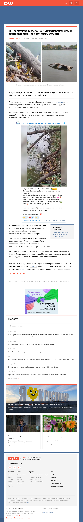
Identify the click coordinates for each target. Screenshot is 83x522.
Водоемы (30, 281)
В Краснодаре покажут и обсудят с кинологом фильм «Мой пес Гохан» (33, 367)
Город (45, 281)
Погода (10, 484)
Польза (53, 478)
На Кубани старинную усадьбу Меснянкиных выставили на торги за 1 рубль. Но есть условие (41, 359)
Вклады (19, 477)
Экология (66, 281)
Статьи (10, 477)
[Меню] (76, 3)
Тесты (53, 475)
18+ (66, 3)
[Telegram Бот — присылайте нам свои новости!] (19, 467)
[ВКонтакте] (10, 467)
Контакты (28, 518)
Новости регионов (16, 326)
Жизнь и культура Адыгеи (36, 481)
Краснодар (51, 281)
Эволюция (54, 480)
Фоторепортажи (57, 486)
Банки (19, 472)
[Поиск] (71, 3)
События (59, 281)
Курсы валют (20, 481)
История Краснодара (34, 479)
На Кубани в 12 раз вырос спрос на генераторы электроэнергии (31, 352)
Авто (52, 472)
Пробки (10, 486)
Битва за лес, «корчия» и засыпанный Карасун (21, 437)
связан (22, 269)
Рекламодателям (19, 518)
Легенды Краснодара (35, 477)
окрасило (33, 266)
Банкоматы (20, 484)
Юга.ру (25, 457)
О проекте (9, 518)
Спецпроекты (56, 483)
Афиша (11, 281)
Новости (14, 319)
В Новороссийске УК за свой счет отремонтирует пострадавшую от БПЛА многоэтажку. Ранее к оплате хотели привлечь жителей (41, 336)
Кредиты (19, 479)
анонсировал (57, 102)
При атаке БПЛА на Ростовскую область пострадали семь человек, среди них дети (37, 375)
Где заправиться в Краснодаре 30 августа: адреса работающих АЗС (32, 344)
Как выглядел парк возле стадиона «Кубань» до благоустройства (60, 234)
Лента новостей (12, 378)
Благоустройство (20, 281)
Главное (11, 472)
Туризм (31, 472)
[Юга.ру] (8, 3)
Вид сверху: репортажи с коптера (38, 475)
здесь (27, 502)
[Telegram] (14, 467)
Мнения (10, 479)
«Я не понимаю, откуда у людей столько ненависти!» (35, 404)
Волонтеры (38, 281)
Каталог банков (21, 475)
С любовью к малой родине (54, 437)
